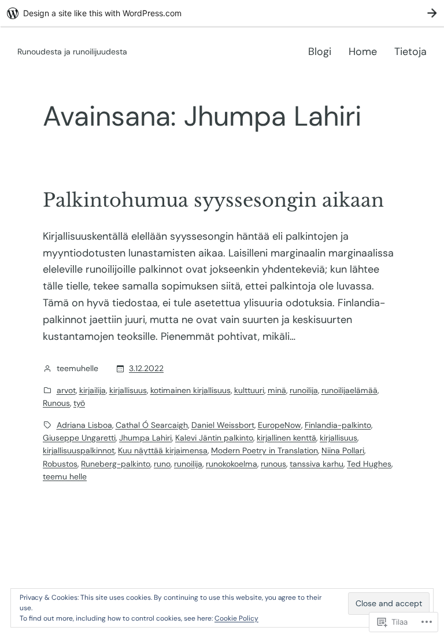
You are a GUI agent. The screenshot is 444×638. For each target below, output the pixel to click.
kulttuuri (249, 390)
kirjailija (92, 390)
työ (79, 403)
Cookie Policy (236, 618)
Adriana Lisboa (84, 425)
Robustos (60, 464)
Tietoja (410, 51)
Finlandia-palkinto (338, 425)
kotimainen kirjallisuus (190, 390)
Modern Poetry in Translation (264, 450)
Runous (56, 403)
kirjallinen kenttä (286, 437)
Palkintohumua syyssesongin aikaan (213, 200)
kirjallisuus (128, 390)
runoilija (304, 390)
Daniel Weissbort (222, 425)
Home (363, 51)
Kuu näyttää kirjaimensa (163, 450)
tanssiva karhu (316, 464)
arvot (66, 390)
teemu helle (65, 476)
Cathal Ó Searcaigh (152, 425)
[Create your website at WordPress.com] (222, 13)
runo (162, 464)
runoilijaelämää (349, 390)
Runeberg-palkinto (115, 464)
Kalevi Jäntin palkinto (214, 437)
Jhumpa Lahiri (145, 437)
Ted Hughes (369, 464)
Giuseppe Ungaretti (79, 437)
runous (273, 464)
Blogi (319, 51)
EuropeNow (279, 425)
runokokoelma (231, 464)
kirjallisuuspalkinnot (78, 450)
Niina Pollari (342, 450)
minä (277, 390)
